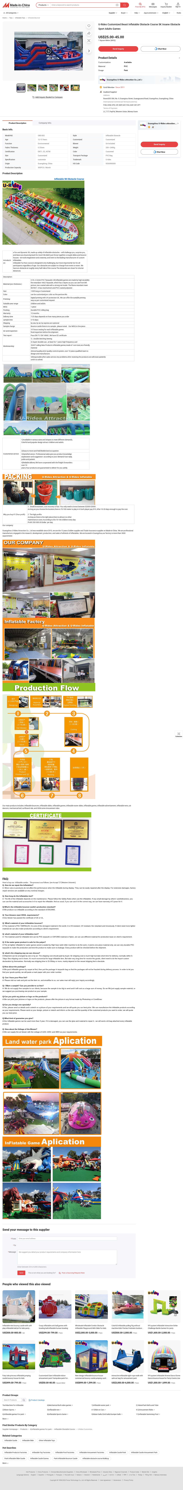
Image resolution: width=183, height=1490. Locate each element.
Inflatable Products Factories (15, 1452)
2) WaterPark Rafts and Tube (147, 1405)
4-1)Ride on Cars (98, 1409)
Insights (154, 1472)
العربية (105, 1475)
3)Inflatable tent (53, 1409)
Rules (179, 13)
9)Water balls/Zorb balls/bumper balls (106, 1414)
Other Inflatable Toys (47, 1440)
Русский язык (69, 1475)
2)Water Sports (8, 1409)
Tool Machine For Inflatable (12, 1405)
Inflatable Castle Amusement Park (144, 1452)
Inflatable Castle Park (117, 1452)
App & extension (150, 13)
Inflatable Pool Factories (64, 1452)
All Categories (11, 13)
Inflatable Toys (20, 18)
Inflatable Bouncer (34, 18)
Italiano (79, 1475)
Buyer (123, 13)
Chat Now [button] (162, 49)
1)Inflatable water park (100, 1405)
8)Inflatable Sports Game (56, 1414)
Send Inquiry (118, 49)
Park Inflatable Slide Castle (14, 1458)
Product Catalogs (38, 1400)
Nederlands (96, 1475)
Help (136, 13)
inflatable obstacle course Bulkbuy (96, 1458)
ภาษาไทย (132, 1475)
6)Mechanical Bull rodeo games (59, 1405)
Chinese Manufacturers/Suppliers (62, 1472)
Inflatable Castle (10, 1440)
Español (41, 1475)
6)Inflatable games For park (13, 1414)
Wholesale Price (95, 1472)
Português (50, 1475)
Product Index (134, 1472)
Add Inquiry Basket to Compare (48, 97)
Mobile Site (145, 1472)
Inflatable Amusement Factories (91, 1452)
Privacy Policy (128, 1480)
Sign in (178, 6)
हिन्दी (125, 1475)
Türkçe (140, 1475)
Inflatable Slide (28, 1440)
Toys (10, 18)
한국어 (111, 1475)
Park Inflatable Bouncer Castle (65, 1458)
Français (59, 1475)
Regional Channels (121, 1472)
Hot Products (30, 1472)
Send (21, 1273)
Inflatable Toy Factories (41, 1452)
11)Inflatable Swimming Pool (147, 1414)
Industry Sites (107, 1472)
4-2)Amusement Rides (144, 1409)
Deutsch (87, 1475)
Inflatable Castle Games (39, 1458)
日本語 (119, 1475)
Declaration (117, 1480)
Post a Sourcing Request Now (72, 1273)
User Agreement (105, 1480)
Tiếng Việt (148, 1475)
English (33, 1475)
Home (4, 18)
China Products (43, 1472)
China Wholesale (81, 1472)
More (4, 1463)
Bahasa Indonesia (160, 1475)
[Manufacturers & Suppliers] (16, 5)
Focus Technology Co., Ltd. (75, 1480)
